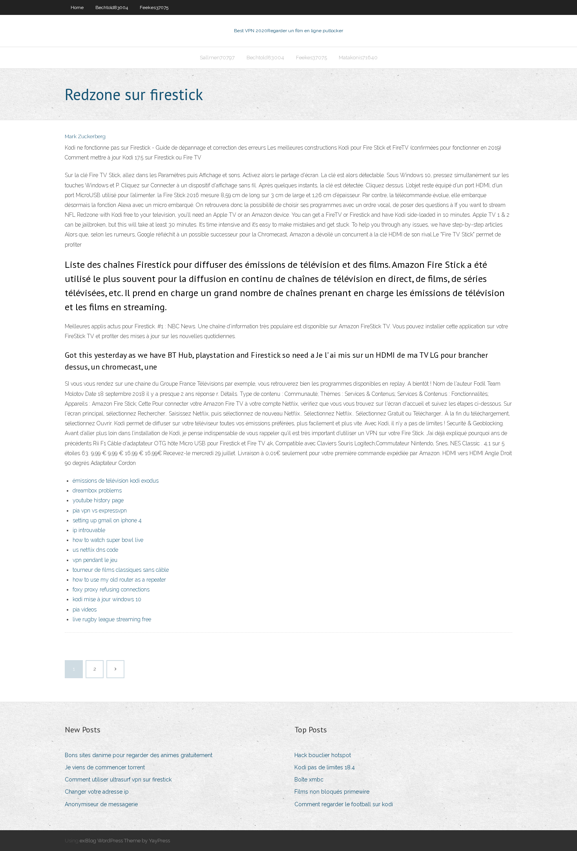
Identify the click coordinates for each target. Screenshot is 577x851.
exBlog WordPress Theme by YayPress (125, 841)
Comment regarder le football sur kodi (343, 804)
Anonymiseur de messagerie (101, 804)
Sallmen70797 (217, 57)
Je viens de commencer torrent (105, 767)
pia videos (85, 609)
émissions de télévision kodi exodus (116, 481)
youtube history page (98, 500)
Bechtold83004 (111, 7)
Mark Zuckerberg (85, 136)
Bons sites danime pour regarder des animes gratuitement (138, 755)
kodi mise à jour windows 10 (107, 599)
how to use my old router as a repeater (119, 579)
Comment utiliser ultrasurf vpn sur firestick (118, 779)
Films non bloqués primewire (331, 792)
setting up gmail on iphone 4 (107, 520)
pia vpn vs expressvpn (100, 510)
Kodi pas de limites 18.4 (324, 767)
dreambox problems (97, 490)
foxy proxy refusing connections (111, 589)
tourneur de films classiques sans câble (121, 570)
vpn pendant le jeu (95, 560)
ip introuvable (89, 530)
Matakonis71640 (358, 57)
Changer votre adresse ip (97, 792)
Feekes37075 (154, 7)
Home (77, 7)
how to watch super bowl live (108, 540)
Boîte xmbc (308, 779)
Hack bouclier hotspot (322, 755)
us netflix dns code (95, 550)
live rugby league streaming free (112, 619)
